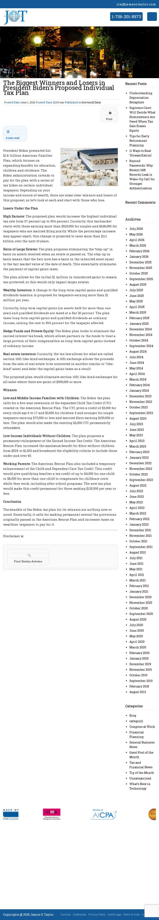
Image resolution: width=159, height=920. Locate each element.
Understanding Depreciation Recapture (140, 97)
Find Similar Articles (28, 558)
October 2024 (138, 340)
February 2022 (139, 519)
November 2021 (140, 536)
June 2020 (136, 630)
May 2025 (136, 301)
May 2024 (136, 368)
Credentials (79, 914)
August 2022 (137, 485)
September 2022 (141, 480)
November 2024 (140, 335)
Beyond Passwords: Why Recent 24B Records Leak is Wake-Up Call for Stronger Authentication (142, 174)
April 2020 (137, 642)
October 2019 (138, 675)
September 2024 (141, 346)
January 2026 (139, 257)
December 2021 (140, 530)
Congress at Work (142, 727)
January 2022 (139, 524)
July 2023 (136, 424)
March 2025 (137, 312)
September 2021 (141, 547)
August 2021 (137, 552)
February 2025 (139, 318)
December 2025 (140, 262)
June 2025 (136, 296)
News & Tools (132, 914)
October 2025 (138, 273)
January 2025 (139, 324)
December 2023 (140, 396)
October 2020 (138, 608)
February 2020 (139, 653)
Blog (132, 715)
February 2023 (139, 452)
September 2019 (141, 681)
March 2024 (137, 379)
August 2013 (137, 692)
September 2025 (141, 279)
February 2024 (139, 385)
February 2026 (139, 251)
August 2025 (137, 284)
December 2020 (140, 597)
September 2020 (141, 614)
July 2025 (136, 290)
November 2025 (140, 268)
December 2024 (140, 329)
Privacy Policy (96, 914)
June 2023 (136, 430)
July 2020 (136, 625)
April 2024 (137, 374)
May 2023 (136, 435)
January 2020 (139, 658)
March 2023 (137, 446)
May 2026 (136, 234)
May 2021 (135, 569)
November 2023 (140, 402)
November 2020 (140, 603)
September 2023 (141, 413)
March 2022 (137, 513)
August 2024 (138, 351)
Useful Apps (114, 914)
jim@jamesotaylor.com (136, 4)
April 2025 (137, 307)
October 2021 (138, 541)
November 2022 (140, 469)
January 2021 (138, 591)
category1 (136, 721)
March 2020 (137, 647)
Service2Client (91, 102)
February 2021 (139, 586)
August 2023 (137, 418)
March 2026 (137, 245)
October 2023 (138, 407)
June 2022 (136, 497)
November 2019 (140, 670)
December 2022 (140, 463)
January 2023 (139, 457)
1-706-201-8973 (126, 16)
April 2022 (137, 508)
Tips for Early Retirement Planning (139, 140)
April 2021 (136, 575)
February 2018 (139, 686)
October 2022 (138, 474)
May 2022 (136, 502)
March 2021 (137, 580)
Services (66, 914)
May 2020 (136, 636)
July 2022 (136, 491)
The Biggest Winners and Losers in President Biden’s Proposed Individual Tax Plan (58, 88)
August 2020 (137, 619)
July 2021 (136, 558)
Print (109, 116)
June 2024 (136, 363)
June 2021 (136, 564)
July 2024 (136, 357)
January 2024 (139, 391)
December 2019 (140, 664)
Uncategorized (140, 778)
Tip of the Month (141, 773)
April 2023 (137, 441)
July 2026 (136, 229)
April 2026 (137, 240)
